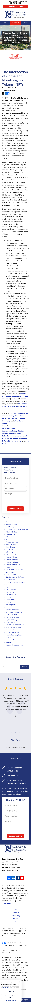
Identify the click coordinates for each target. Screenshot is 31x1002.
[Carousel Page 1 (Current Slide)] (7, 733)
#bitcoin (12, 426)
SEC (7, 587)
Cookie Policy (9, 945)
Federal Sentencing (13, 564)
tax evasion (10, 642)
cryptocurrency (8, 416)
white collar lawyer (14, 441)
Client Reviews (15, 679)
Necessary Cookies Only (11, 996)
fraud (25, 436)
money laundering (20, 438)
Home (5, 23)
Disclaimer (15, 913)
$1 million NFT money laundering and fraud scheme (15, 396)
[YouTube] (22, 878)
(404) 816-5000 (14, 867)
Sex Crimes (10, 592)
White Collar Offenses (14, 612)
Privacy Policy (15, 916)
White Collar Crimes (13, 610)
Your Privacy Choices (14, 943)
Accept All (11, 991)
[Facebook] (9, 878)
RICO (7, 585)
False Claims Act (12, 554)
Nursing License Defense (15, 577)
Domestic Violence (12, 542)
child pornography (12, 617)
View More (15, 740)
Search (24, 667)
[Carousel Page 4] (20, 733)
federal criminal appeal (14, 627)
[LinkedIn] (13, 878)
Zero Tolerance (11, 615)
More (26, 23)
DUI (7, 539)
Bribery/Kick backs (12, 524)
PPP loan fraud (11, 580)
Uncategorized (11, 605)
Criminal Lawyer (15, 433)
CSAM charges (11, 527)
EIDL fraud (9, 549)
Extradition (10, 552)
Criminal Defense (21, 413)
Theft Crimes (10, 600)
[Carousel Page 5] (24, 733)
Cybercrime (10, 537)
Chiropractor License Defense (17, 529)
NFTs (4, 441)
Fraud (17, 418)
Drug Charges (11, 544)
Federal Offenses (12, 559)
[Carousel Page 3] (15, 733)
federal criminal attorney (12, 436)
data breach (10, 622)
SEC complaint (11, 590)
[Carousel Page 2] (11, 733)
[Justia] (18, 878)
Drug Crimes (10, 547)
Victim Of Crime (11, 607)
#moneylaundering (9, 431)
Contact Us (15, 23)
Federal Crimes (8, 418)
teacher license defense (14, 645)
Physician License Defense (15, 582)
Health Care (10, 572)
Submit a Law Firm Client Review (15, 747)
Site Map (15, 919)
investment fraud (12, 630)
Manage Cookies (22, 945)
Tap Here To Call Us (15, 6)
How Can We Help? (15, 800)
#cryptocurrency (8, 428)
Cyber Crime (19, 416)
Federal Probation (12, 562)
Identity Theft (11, 574)
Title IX (8, 602)
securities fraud (11, 640)
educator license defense (15, 625)
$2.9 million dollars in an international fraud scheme (14, 406)
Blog (12, 413)
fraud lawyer (7, 438)
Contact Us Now (15, 508)
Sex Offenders (11, 595)
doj (24, 433)
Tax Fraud (9, 597)
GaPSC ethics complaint (14, 569)
